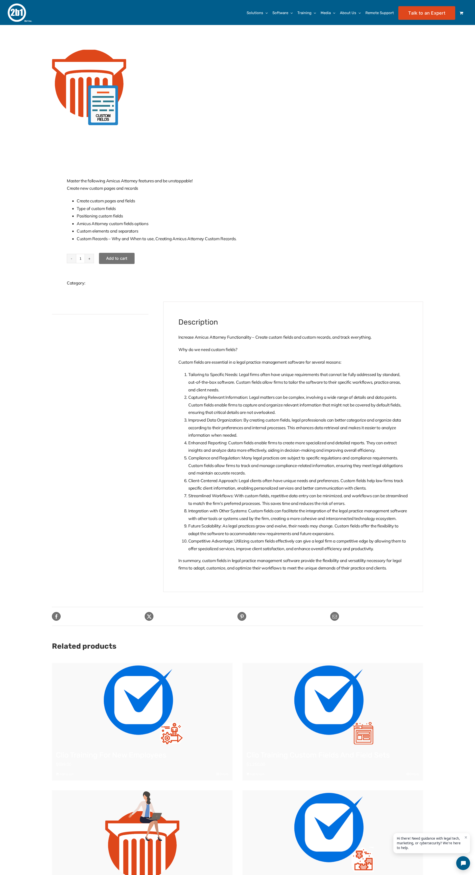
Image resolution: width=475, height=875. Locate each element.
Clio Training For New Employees (111, 755)
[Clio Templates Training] (333, 831)
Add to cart (116, 258)
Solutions (95, 282)
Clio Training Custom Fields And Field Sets (318, 755)
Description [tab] (62, 307)
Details (224, 774)
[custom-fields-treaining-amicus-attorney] (141, 87)
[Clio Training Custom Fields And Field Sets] (333, 704)
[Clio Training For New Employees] (142, 704)
